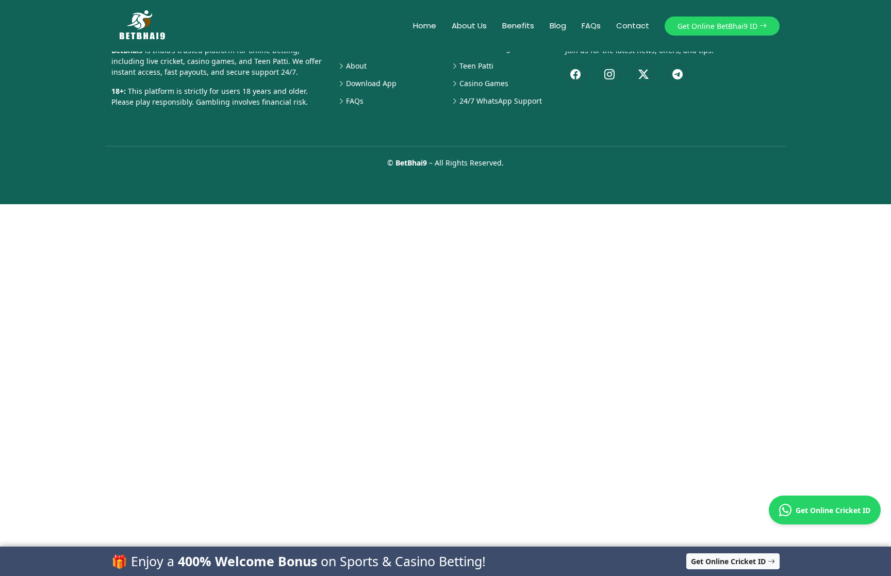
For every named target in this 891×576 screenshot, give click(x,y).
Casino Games (483, 83)
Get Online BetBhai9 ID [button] (719, 26)
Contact (632, 25)
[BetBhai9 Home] (144, 26)
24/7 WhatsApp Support (500, 101)
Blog (558, 25)
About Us (469, 25)
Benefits (518, 25)
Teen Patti (476, 66)
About (356, 66)
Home (424, 25)
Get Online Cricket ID (830, 510)
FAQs (591, 25)
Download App (371, 83)
